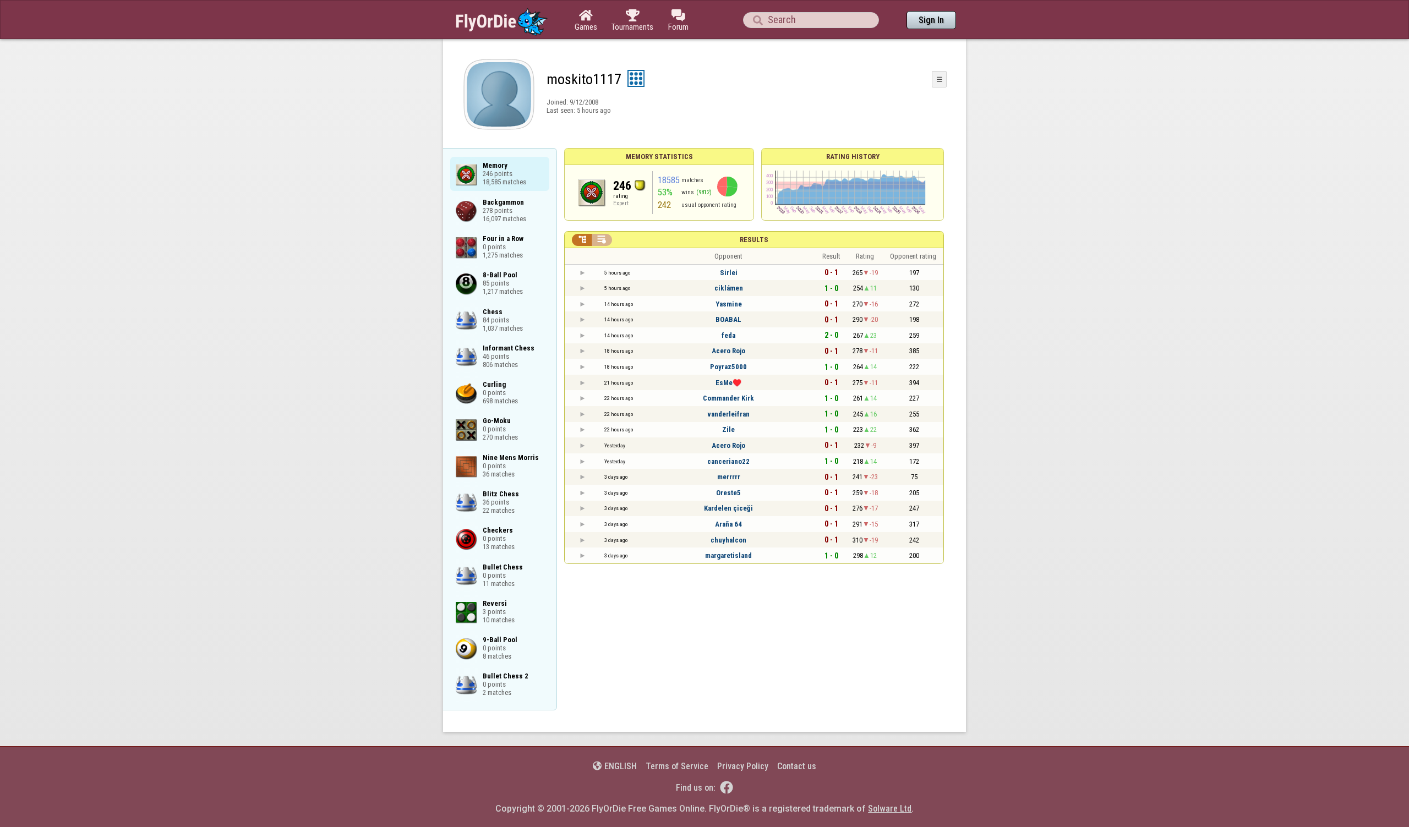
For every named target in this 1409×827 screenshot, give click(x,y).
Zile (728, 429)
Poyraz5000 (728, 367)
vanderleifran (728, 414)
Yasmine (729, 304)
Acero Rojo (728, 351)
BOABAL (728, 319)
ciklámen (728, 288)
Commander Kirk (728, 398)
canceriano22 (728, 461)
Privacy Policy (742, 766)
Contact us (796, 766)
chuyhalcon (728, 540)
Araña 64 (728, 524)
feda (728, 335)
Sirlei (729, 273)
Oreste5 (728, 493)
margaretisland (728, 555)
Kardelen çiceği (728, 508)
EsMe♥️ (728, 383)
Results (754, 239)
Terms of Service (677, 766)
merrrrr (728, 477)
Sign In (931, 20)
